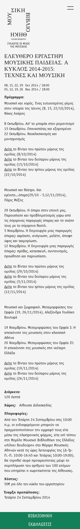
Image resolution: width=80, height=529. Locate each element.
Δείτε (8, 149)
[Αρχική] (18, 28)
